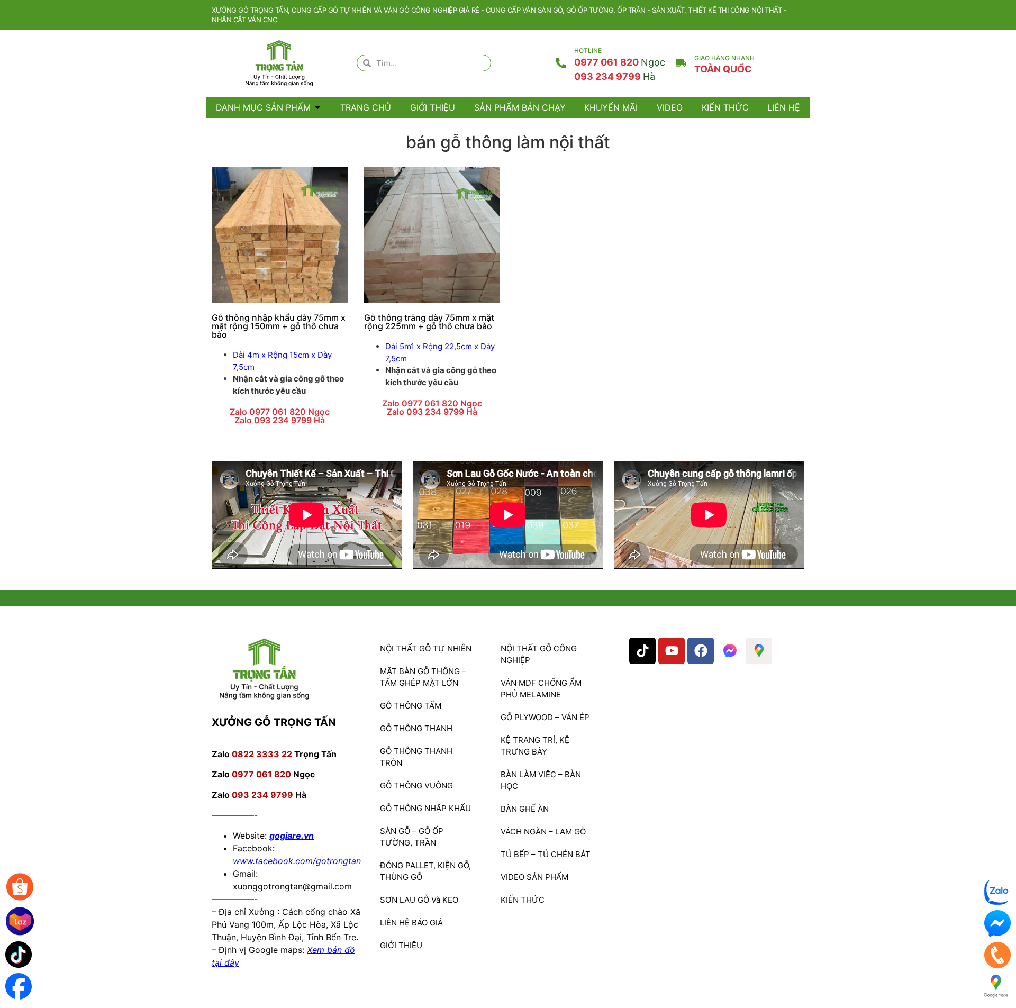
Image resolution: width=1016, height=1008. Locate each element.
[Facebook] (700, 651)
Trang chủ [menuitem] (365, 107)
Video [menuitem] (670, 107)
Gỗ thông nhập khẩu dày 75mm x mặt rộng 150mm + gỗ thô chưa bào (279, 326)
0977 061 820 (619, 62)
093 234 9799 (614, 76)
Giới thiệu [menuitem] (432, 107)
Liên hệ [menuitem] (783, 107)
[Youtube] (671, 651)
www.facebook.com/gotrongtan (297, 861)
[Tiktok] (642, 651)
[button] (317, 107)
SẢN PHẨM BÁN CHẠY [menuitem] (520, 107)
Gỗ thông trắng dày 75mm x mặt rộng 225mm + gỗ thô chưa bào (429, 321)
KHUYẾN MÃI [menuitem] (611, 107)
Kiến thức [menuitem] (725, 107)
